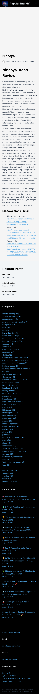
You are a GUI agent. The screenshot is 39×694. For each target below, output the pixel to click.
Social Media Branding (11, 448)
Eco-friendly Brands (10, 374)
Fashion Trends (8, 385)
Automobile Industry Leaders (13, 322)
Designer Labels (8, 366)
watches (5, 476)
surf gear (6, 454)
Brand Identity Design (10, 336)
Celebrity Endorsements (11, 349)
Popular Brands (19, 3)
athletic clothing (8, 314)
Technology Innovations (11, 462)
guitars (5, 396)
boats (4, 330)
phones (5, 432)
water (4, 479)
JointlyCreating (8, 283)
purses (5, 440)
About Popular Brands (11, 632)
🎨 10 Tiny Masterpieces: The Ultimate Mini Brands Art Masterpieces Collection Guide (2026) (19, 561)
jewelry (5, 407)
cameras (5, 344)
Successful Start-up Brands (13, 451)
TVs (3, 468)
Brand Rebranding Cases (12, 338)
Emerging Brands (9, 382)
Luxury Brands (8, 415)
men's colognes (8, 424)
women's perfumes (9, 481)
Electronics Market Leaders (13, 380)
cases (4, 347)
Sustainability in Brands (11, 457)
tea (3, 459)
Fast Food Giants (9, 388)
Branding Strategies (10, 341)
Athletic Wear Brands (10, 316)
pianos (5, 435)
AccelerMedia (21, 689)
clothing (5, 355)
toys (4, 465)
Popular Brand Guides (10, 437)
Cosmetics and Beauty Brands (14, 360)
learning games (8, 413)
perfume (5, 429)
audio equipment (9, 319)
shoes (32, 61)
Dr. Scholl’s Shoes (9, 291)
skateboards (7, 446)
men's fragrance (8, 426)
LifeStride (6, 274)
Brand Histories (8, 333)
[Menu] (36, 4)
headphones (7, 399)
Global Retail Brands (10, 393)
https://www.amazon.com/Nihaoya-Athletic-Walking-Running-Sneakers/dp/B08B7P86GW (21, 221)
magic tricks (7, 418)
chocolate (6, 352)
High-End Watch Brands (11, 402)
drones (5, 371)
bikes (4, 327)
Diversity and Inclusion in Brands (15, 369)
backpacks (6, 325)
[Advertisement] (19, 27)
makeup (5, 421)
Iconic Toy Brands (9, 404)
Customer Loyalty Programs (13, 363)
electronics (6, 377)
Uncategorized (8, 470)
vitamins (5, 473)
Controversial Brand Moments (14, 358)
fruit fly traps (7, 391)
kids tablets (7, 410)
